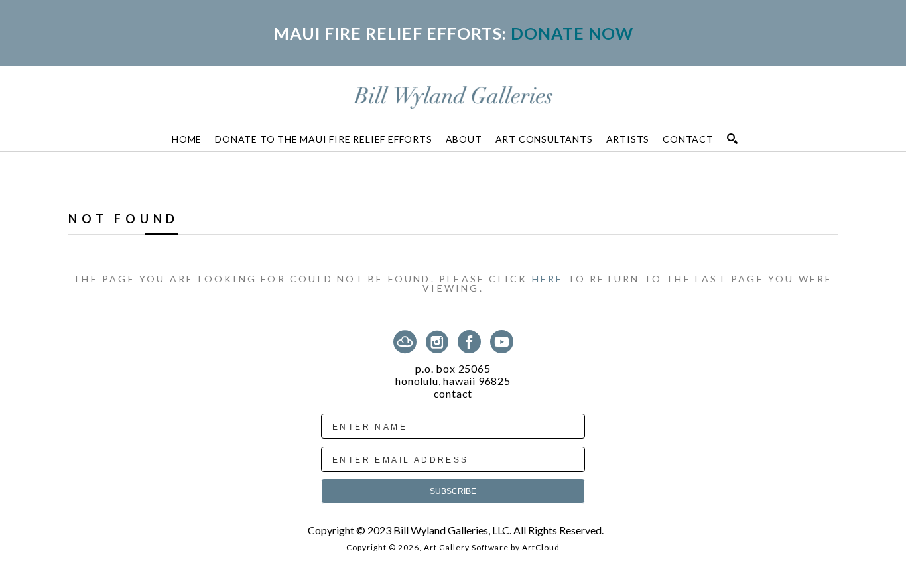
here (548, 278)
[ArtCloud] (407, 341)
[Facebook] (471, 341)
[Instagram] (439, 341)
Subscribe (453, 491)
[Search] (732, 138)
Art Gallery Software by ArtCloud (492, 547)
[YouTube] (501, 341)
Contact (453, 393)
